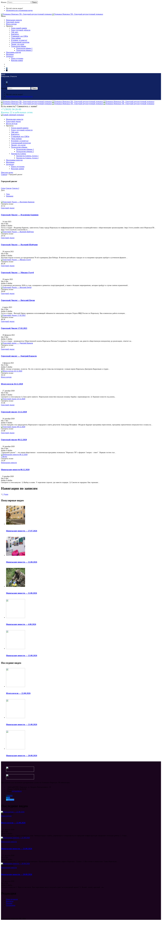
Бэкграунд (15, 34)
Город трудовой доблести (20, 30)
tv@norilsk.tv (17, 791)
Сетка (3, 188)
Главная (4, 174)
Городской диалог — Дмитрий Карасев (19, 356)
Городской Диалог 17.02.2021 (14, 328)
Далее (6, 494)
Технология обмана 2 (24, 50)
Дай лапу (14, 32)
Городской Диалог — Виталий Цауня (18, 300)
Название (9, 196)
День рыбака (16, 38)
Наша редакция (12, 899)
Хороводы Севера (18, 154)
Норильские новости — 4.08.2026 (21, 624)
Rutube (10, 796)
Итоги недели (11, 24)
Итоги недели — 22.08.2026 (18, 693)
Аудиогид (9, 56)
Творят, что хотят (17, 44)
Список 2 (15, 188)
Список (9, 188)
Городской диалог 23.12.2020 (14, 412)
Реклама (9, 903)
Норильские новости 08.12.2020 (15, 469)
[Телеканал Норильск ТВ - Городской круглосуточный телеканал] (26, 14)
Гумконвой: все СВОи (19, 36)
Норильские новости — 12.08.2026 (21, 562)
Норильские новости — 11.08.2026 (21, 593)
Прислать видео (7, 172)
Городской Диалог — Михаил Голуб (17, 272)
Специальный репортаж (20, 42)
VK (8, 798)
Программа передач (13, 52)
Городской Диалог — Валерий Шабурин (19, 245)
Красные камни (17, 60)
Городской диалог (13, 22)
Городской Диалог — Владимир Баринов (19, 215)
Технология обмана (18, 46)
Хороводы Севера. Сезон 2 (27, 158)
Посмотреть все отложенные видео (19, 10)
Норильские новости (14, 20)
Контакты (9, 901)
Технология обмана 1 (24, 48)
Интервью (10, 54)
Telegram (10, 800)
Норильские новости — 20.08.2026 (21, 755)
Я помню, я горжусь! (19, 40)
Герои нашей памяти (19, 28)
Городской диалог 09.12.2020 (14, 440)
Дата (8, 194)
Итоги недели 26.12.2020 (12, 384)
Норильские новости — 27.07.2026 (21, 531)
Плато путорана (17, 58)
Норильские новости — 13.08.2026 (21, 655)
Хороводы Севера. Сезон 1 (27, 156)
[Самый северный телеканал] (12, 115)
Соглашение (10, 905)
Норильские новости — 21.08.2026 (21, 724)
